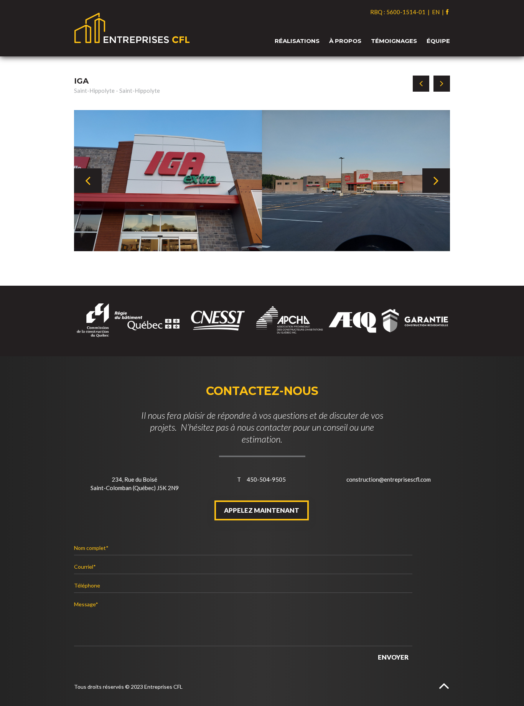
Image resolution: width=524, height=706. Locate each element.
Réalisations (297, 40)
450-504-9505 (266, 479)
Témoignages (394, 40)
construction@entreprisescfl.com (388, 479)
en (436, 11)
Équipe (438, 40)
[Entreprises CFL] (262, 28)
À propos (345, 40)
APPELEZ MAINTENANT (261, 510)
